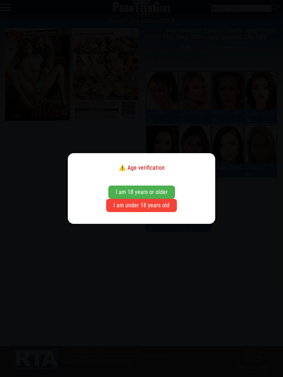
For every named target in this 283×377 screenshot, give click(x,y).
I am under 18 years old (141, 205)
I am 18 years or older (142, 191)
